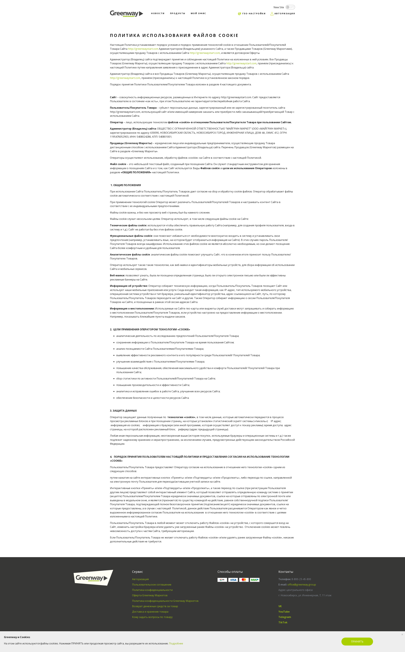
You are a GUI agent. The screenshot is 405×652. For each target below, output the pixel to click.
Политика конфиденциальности (152, 590)
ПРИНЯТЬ (357, 641)
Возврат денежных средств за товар (155, 606)
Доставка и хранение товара (150, 611)
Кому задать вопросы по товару (152, 617)
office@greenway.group (302, 584)
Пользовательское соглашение (151, 584)
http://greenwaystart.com (143, 49)
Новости (158, 13)
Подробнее (176, 643)
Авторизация (140, 579)
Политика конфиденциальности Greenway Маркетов (165, 601)
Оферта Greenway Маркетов (150, 595)
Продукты (177, 13)
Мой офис (198, 13)
